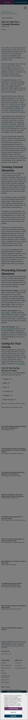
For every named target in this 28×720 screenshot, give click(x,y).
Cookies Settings (13, 708)
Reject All (13, 712)
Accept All (13, 716)
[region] (14, 706)
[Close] (26, 694)
